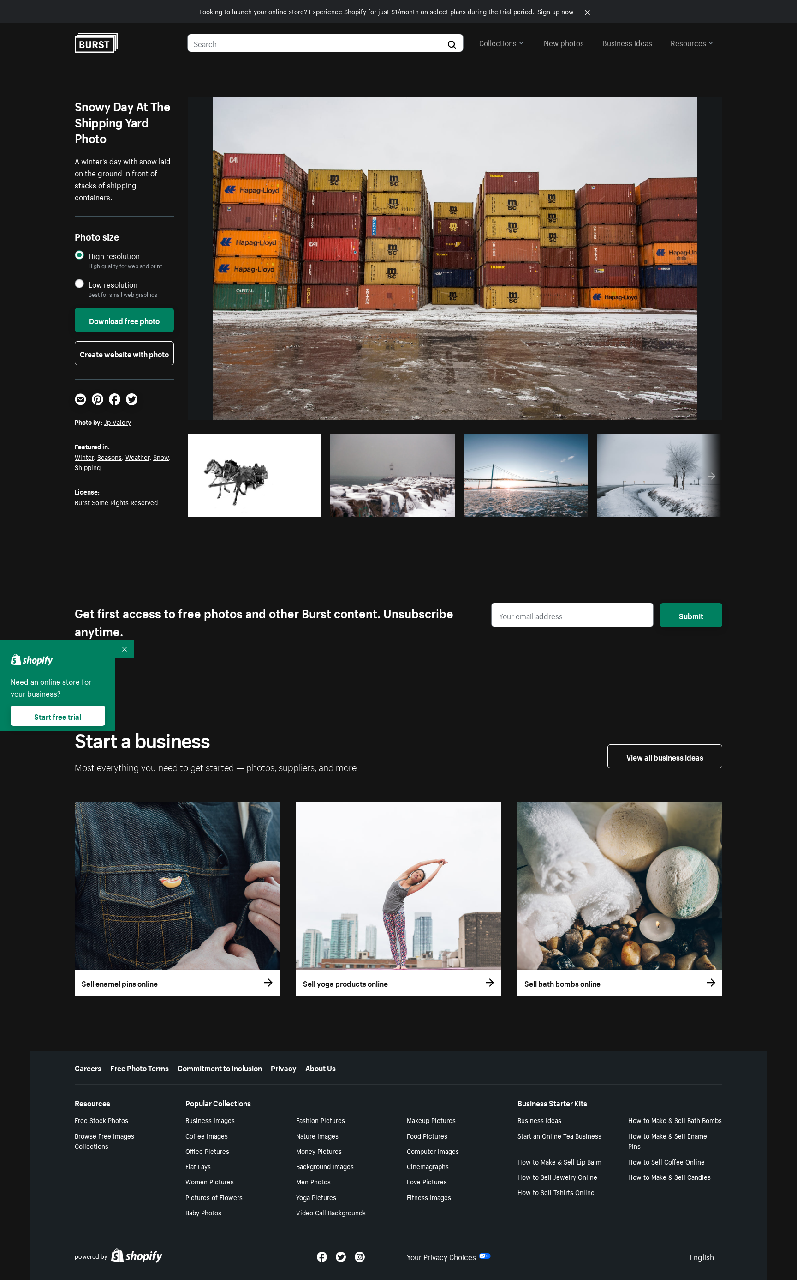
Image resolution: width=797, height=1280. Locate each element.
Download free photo (124, 320)
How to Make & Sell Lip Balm (559, 1161)
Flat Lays (198, 1166)
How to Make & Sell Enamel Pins (668, 1140)
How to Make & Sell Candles (669, 1176)
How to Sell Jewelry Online (557, 1176)
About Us (320, 1067)
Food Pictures (427, 1135)
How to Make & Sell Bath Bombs (675, 1120)
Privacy (284, 1067)
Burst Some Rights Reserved (116, 502)
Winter (84, 457)
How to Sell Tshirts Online (556, 1192)
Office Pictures (207, 1151)
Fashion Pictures (320, 1120)
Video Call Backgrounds (331, 1212)
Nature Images (317, 1135)
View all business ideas (664, 756)
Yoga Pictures (316, 1197)
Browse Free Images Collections (104, 1140)
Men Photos (313, 1181)
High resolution (114, 255)
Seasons (109, 457)
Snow (161, 457)
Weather (137, 457)
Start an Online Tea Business (559, 1135)
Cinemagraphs (428, 1166)
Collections (498, 42)
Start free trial (57, 716)
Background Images (325, 1166)
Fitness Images (429, 1197)
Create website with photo (124, 353)
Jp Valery (117, 422)
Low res (293, 507)
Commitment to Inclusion (220, 1067)
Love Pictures (427, 1181)
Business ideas (627, 42)
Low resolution (113, 284)
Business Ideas (539, 1120)
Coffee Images (206, 1135)
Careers (88, 1067)
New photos (564, 42)
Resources (688, 42)
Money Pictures (319, 1151)
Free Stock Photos (101, 1120)
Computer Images (433, 1151)
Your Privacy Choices (441, 1256)
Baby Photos (203, 1212)
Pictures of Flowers (214, 1197)
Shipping (88, 467)
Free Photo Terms (139, 1067)
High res (257, 507)
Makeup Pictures (431, 1120)
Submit (691, 615)
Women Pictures (209, 1181)
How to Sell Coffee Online (666, 1161)
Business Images (210, 1120)
